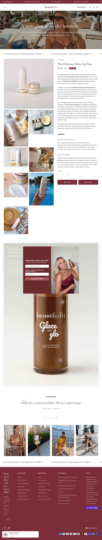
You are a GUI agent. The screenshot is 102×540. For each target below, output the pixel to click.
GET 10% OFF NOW (37, 278)
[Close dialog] (77, 248)
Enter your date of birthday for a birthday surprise (34, 270)
